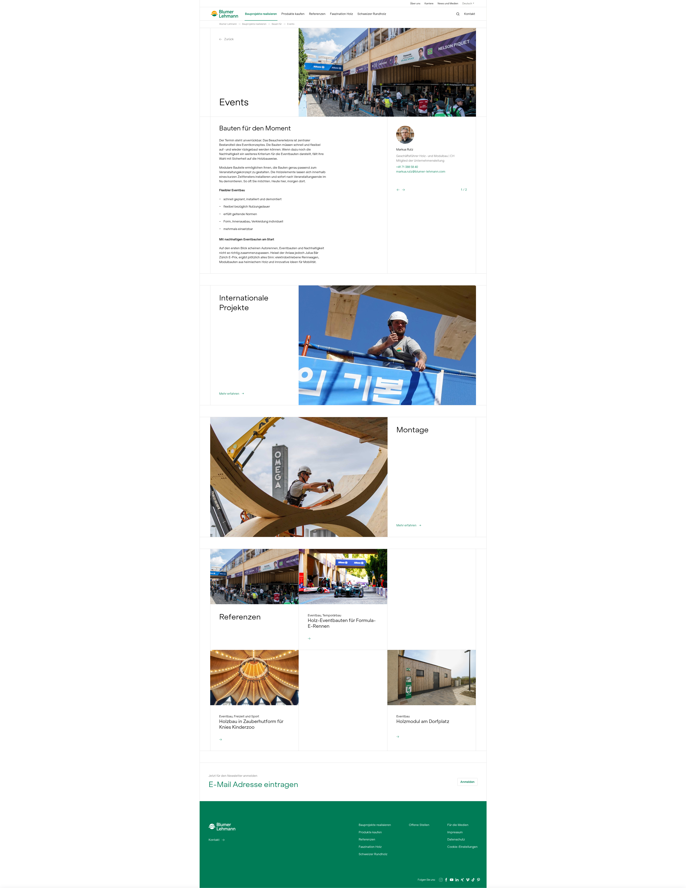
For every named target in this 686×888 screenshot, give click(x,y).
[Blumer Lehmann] (224, 14)
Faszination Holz (341, 14)
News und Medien (448, 3)
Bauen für (277, 24)
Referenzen (317, 14)
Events (290, 24)
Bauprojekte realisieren (261, 14)
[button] (398, 189)
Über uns (415, 3)
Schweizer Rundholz (371, 14)
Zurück (229, 39)
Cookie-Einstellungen (462, 847)
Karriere (429, 3)
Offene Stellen (419, 825)
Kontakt (469, 14)
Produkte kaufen (293, 14)
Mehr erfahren (229, 393)
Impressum (455, 832)
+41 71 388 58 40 (407, 167)
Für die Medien (457, 825)
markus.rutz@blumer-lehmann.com (420, 171)
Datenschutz (456, 839)
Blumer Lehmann (228, 24)
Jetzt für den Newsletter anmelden (233, 775)
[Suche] (458, 14)
